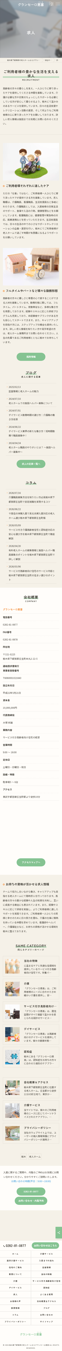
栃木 (23, 1156)
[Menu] (57, 4)
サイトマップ (46, 1321)
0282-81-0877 (10, 624)
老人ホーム (35, 1156)
